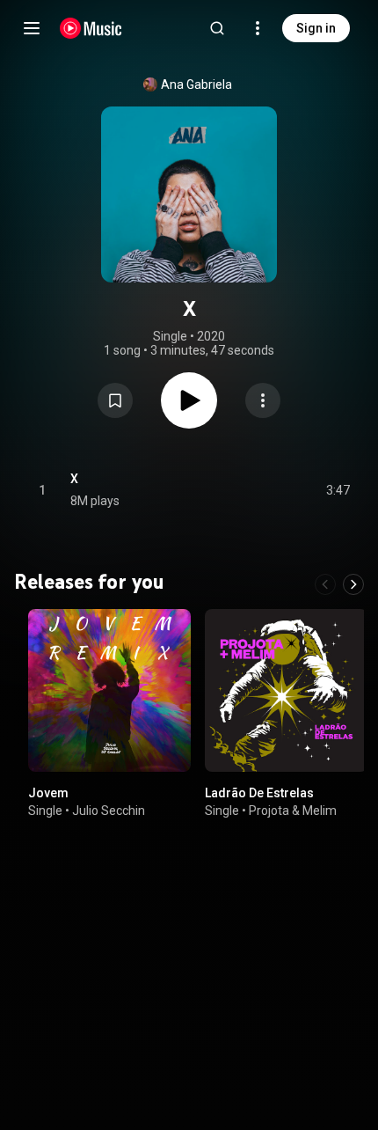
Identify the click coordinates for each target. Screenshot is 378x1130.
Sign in (316, 28)
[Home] (91, 28)
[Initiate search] (217, 28)
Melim (319, 810)
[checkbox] (337, 490)
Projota (269, 810)
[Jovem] (109, 690)
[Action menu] (262, 400)
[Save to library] (115, 400)
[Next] (353, 584)
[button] (115, 400)
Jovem (48, 793)
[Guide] (31, 28)
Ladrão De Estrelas (259, 793)
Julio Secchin (108, 810)
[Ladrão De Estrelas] (286, 690)
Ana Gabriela (196, 84)
